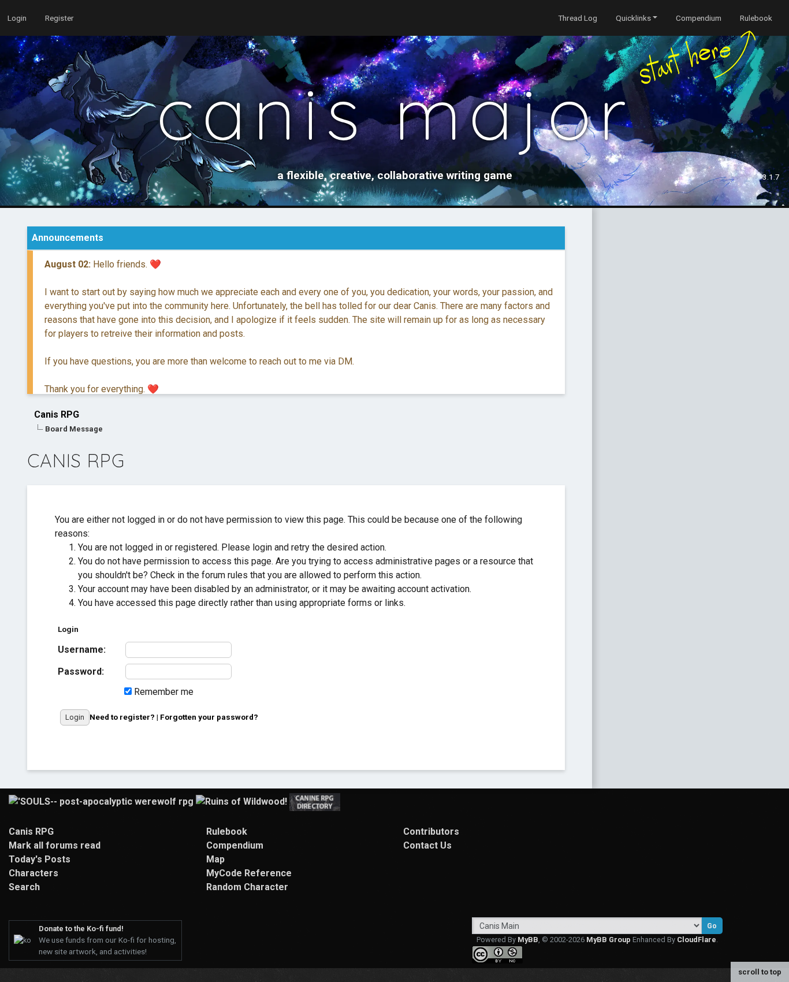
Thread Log (577, 18)
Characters (33, 873)
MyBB (528, 939)
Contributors (431, 831)
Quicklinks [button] (633, 18)
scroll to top (759, 972)
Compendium (698, 18)
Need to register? (122, 716)
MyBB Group (608, 939)
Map (215, 859)
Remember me (162, 691)
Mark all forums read (55, 845)
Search (24, 886)
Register (59, 18)
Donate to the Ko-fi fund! (81, 928)
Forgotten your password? (209, 716)
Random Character (247, 886)
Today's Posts (39, 859)
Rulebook (756, 18)
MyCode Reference (249, 873)
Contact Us (427, 845)
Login (17, 18)
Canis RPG (56, 414)
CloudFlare (696, 939)
